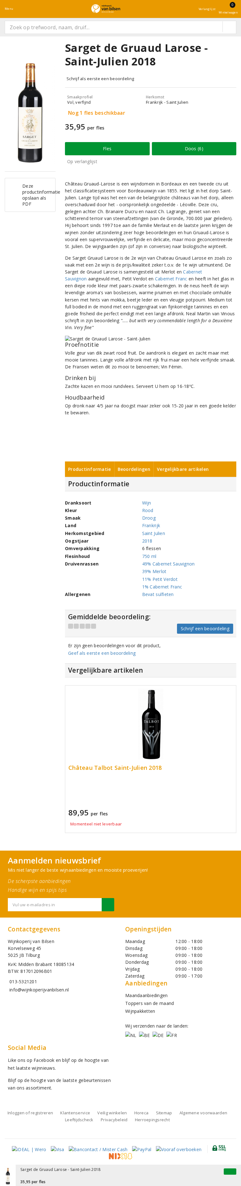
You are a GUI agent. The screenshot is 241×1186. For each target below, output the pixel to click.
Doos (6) (194, 149)
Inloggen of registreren (30, 1113)
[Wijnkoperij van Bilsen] (106, 9)
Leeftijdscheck (79, 1120)
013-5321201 (23, 982)
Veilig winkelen (112, 1113)
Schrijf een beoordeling (205, 629)
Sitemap (164, 1113)
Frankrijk (151, 525)
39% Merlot (154, 571)
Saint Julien (153, 533)
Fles (107, 149)
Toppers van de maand (149, 1003)
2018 (147, 541)
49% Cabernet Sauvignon (168, 564)
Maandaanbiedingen (146, 995)
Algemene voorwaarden (203, 1113)
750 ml (149, 556)
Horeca (141, 1113)
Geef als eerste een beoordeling (102, 653)
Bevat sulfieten (158, 594)
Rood (147, 510)
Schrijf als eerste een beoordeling (100, 78)
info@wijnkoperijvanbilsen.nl (39, 990)
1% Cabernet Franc (162, 587)
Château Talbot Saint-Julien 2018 (115, 767)
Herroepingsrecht (152, 1120)
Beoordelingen (134, 469)
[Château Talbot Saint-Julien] (150, 724)
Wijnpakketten (140, 1011)
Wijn (146, 503)
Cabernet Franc (171, 279)
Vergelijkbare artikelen (183, 469)
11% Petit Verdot (160, 579)
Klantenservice (75, 1113)
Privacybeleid (114, 1120)
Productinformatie (89, 469)
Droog (149, 518)
